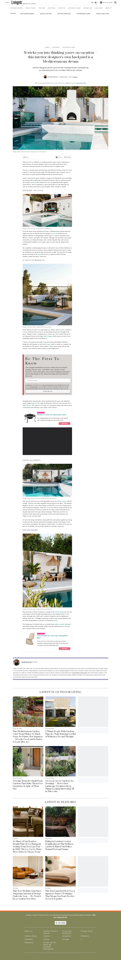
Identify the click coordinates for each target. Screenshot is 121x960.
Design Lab (87, 8)
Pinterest (85, 936)
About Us (29, 931)
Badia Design (48, 336)
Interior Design (16, 8)
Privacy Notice (34, 387)
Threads (65, 939)
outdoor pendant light (61, 624)
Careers (46, 936)
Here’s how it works (81, 83)
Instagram (66, 936)
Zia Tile (37, 403)
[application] (47, 441)
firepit (48, 344)
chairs (55, 620)
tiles (59, 332)
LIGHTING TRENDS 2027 (64, 13)
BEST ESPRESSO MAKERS (27, 13)
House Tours (30, 8)
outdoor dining (59, 612)
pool (39, 254)
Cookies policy (31, 936)
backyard (33, 182)
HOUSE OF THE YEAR (45, 13)
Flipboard (29, 943)
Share (26, 157)
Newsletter (68, 157)
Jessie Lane (54, 233)
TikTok (46, 939)
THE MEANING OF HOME (83, 13)
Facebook (29, 939)
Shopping (51, 8)
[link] (30, 418)
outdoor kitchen (61, 501)
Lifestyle (61, 8)
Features (56, 47)
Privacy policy (87, 931)
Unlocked (99, 8)
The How (41, 8)
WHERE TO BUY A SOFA (102, 13)
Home (47, 47)
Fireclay (28, 405)
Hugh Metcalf (53, 77)
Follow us (60, 157)
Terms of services (47, 385)
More (108, 8)
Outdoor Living (74, 8)
